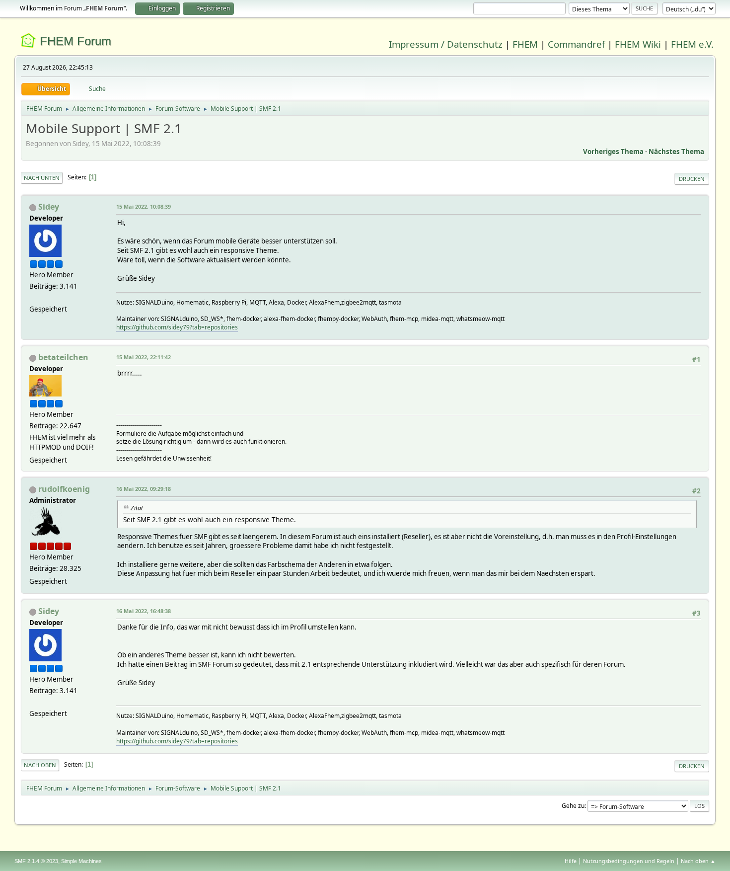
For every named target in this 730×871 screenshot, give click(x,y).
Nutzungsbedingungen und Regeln (628, 861)
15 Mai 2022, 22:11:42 (143, 357)
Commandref (576, 44)
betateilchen (63, 357)
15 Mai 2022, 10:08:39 (143, 206)
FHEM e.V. (692, 44)
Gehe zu (573, 805)
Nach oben (40, 765)
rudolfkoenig (64, 488)
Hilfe (571, 861)
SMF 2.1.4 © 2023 (36, 861)
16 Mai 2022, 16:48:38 (143, 611)
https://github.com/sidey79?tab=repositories (177, 327)
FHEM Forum (75, 41)
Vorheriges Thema (613, 151)
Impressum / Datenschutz (446, 44)
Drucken (692, 178)
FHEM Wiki (638, 44)
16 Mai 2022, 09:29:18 (143, 488)
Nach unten (42, 177)
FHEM (525, 44)
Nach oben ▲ (698, 861)
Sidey (48, 206)
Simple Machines (81, 861)
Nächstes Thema (676, 151)
